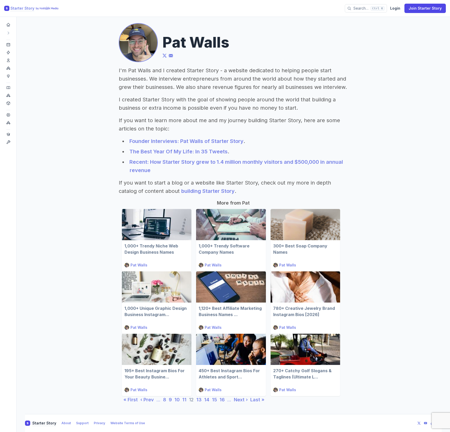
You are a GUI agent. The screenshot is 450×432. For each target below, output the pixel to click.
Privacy (99, 423)
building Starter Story (208, 191)
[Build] (8, 142)
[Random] (8, 103)
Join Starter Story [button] (425, 8)
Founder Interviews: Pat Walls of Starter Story (186, 141)
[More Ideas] (8, 76)
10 (177, 399)
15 (214, 399)
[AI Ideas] (8, 68)
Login (395, 8)
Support (82, 423)
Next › (241, 399)
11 (184, 399)
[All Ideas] (8, 44)
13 (199, 399)
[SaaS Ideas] (8, 52)
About (66, 423)
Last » (257, 399)
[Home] (8, 24)
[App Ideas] (8, 60)
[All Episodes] (8, 115)
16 (222, 399)
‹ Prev (147, 399)
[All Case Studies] (8, 87)
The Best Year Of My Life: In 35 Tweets (178, 151)
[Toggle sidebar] (8, 33)
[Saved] (8, 95)
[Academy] (8, 134)
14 (206, 399)
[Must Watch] (8, 122)
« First (130, 399)
